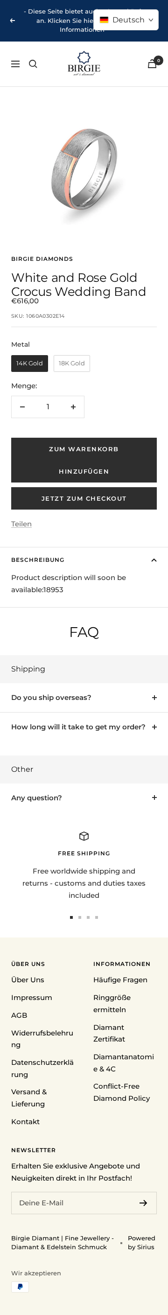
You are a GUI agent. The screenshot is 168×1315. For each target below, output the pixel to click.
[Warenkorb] (152, 63)
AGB (19, 1015)
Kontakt (25, 1121)
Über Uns (27, 979)
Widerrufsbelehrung (42, 1038)
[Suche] (33, 64)
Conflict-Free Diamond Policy (121, 1092)
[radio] (29, 363)
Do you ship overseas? (51, 697)
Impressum (31, 997)
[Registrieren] (143, 1203)
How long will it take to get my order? (78, 726)
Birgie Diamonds (42, 258)
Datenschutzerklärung (42, 1068)
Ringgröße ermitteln (112, 1003)
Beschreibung (37, 559)
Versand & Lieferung (29, 1097)
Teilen (21, 523)
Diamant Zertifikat (109, 1033)
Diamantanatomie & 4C (123, 1062)
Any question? (36, 797)
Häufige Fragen (120, 979)
